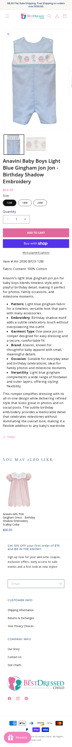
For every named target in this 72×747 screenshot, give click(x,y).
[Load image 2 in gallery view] (36, 145)
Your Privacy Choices (21, 626)
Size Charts (15, 665)
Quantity (9, 212)
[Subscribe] (60, 584)
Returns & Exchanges (21, 618)
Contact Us (15, 657)
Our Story (14, 649)
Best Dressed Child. (41, 736)
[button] (7, 16)
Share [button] (11, 437)
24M (40, 202)
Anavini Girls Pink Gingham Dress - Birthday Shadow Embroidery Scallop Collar (19, 519)
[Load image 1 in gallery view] (14, 145)
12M (9, 202)
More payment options (36, 252)
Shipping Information (21, 610)
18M (25, 202)
